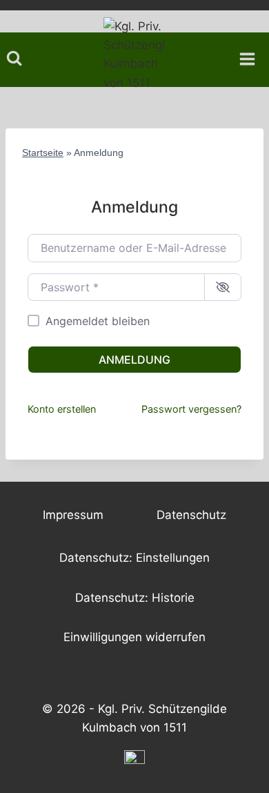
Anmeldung (134, 359)
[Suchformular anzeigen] (14, 58)
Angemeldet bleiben (98, 321)
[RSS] (134, 760)
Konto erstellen (62, 409)
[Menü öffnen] (252, 55)
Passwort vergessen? (191, 409)
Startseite (42, 152)
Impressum (73, 515)
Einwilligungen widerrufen (134, 637)
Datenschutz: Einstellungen (134, 558)
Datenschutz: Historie (135, 598)
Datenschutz (191, 515)
